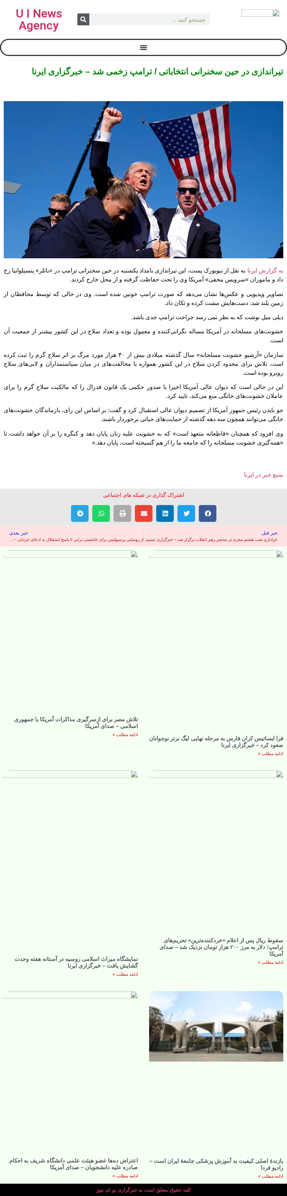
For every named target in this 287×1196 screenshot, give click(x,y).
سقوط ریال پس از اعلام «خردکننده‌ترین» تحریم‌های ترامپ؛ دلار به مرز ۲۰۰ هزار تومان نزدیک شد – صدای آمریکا (221, 947)
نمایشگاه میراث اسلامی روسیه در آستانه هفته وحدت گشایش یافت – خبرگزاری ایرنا (76, 962)
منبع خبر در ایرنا (263, 474)
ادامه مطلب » (270, 753)
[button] (207, 513)
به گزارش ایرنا (265, 270)
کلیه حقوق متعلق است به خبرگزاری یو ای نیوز (143, 1190)
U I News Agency (39, 19)
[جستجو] (83, 19)
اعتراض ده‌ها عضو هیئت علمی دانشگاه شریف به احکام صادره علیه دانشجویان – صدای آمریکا (73, 1163)
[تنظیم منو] (143, 47)
